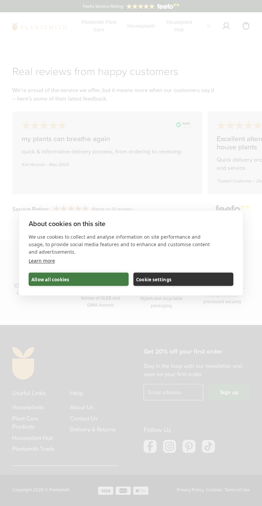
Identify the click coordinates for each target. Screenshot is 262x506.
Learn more (42, 260)
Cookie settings (153, 279)
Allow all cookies (50, 279)
